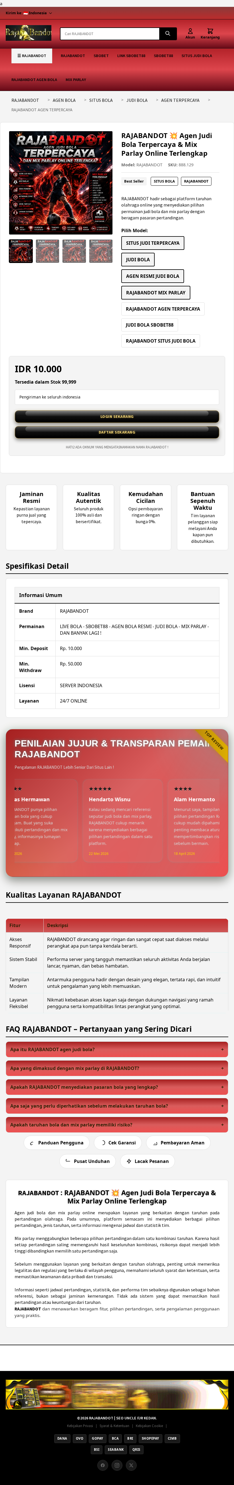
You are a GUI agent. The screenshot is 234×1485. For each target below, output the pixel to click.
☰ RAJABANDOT (31, 55)
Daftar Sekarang (117, 432)
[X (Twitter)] (131, 1465)
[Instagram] (117, 1465)
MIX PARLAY (76, 79)
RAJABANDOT (73, 55)
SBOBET (101, 55)
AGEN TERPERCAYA (180, 100)
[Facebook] (102, 1465)
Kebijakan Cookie (149, 1425)
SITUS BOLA (101, 100)
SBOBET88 (163, 55)
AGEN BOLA (64, 100)
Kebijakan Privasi (80, 1425)
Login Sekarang (117, 416)
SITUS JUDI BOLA (196, 55)
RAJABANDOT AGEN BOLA (34, 79)
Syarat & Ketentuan (114, 1425)
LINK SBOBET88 (131, 55)
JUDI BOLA (137, 100)
